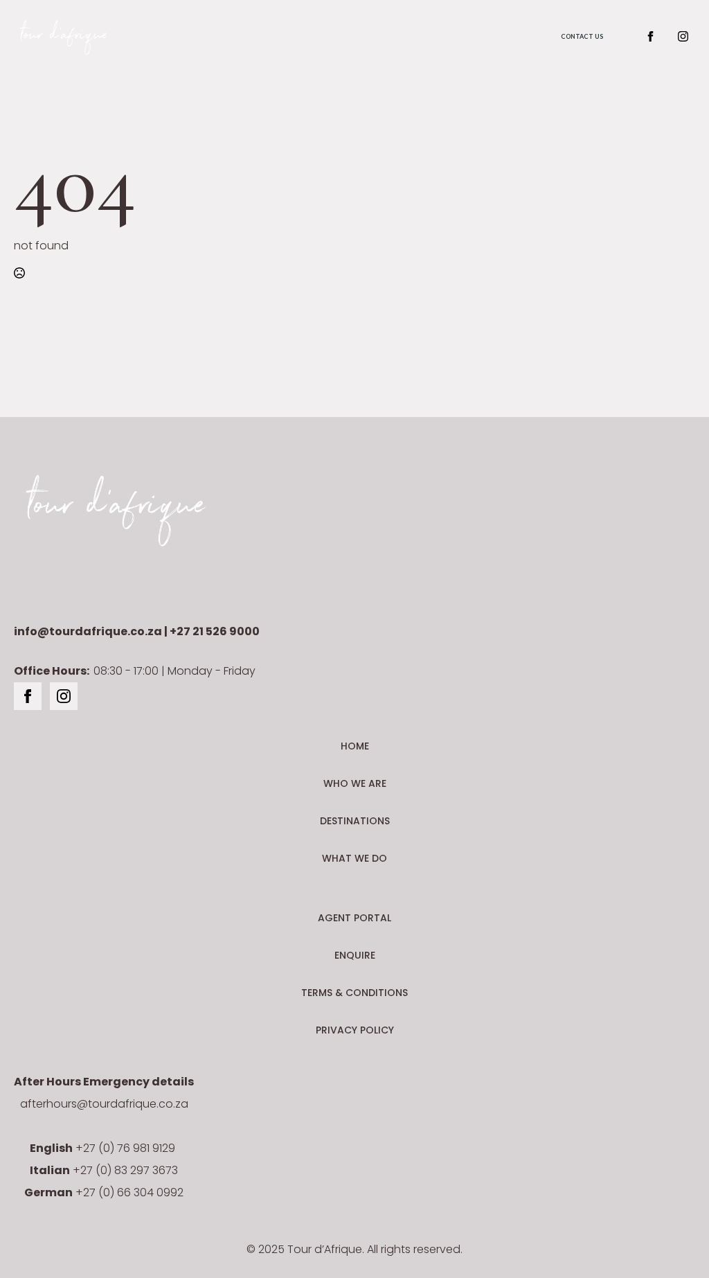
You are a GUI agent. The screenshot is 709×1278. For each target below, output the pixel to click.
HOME (355, 746)
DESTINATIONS (355, 821)
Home (183, 34)
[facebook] (650, 36)
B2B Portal (498, 34)
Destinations (409, 34)
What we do (318, 34)
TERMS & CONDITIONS (354, 993)
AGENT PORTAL (354, 918)
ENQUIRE (354, 955)
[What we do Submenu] (353, 36)
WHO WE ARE (354, 783)
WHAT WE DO (354, 858)
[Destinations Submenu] (448, 36)
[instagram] (683, 36)
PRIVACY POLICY (355, 1030)
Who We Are (243, 34)
